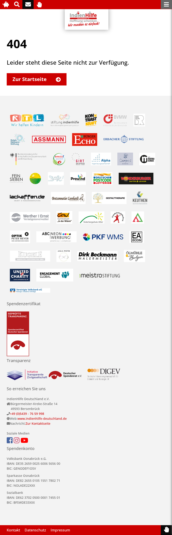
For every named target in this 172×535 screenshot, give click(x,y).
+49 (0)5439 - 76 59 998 (27, 413)
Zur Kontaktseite (38, 423)
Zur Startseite (30, 79)
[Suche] (16, 4)
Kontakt (13, 530)
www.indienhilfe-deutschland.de (42, 418)
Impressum (60, 530)
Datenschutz (35, 530)
